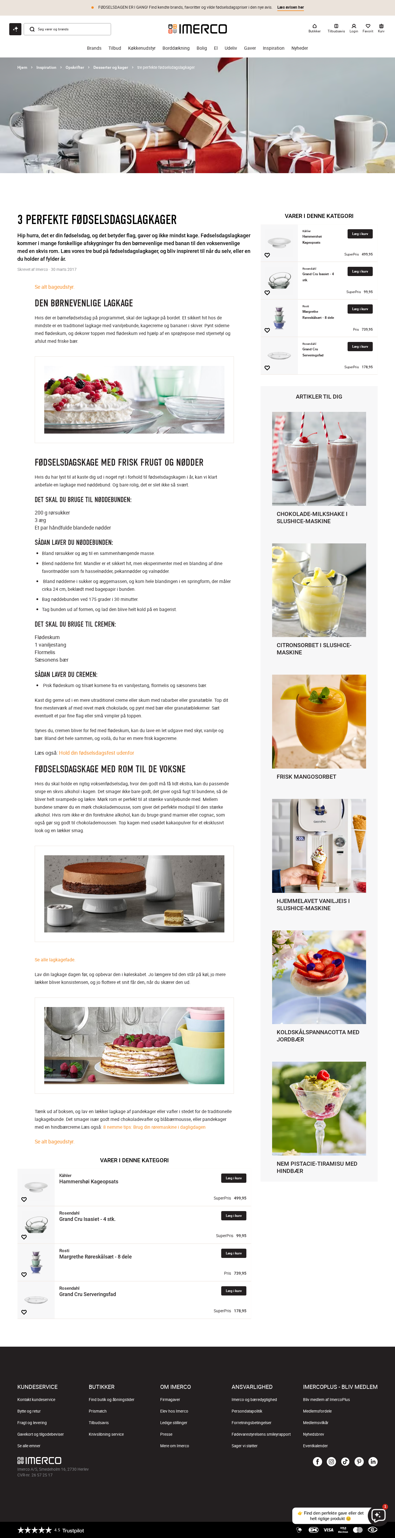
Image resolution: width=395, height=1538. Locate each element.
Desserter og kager (110, 67)
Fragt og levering (32, 1422)
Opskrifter (75, 67)
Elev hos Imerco (174, 1411)
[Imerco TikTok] (345, 1462)
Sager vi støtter (245, 1445)
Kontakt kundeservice (36, 1399)
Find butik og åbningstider (111, 1399)
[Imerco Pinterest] (359, 1462)
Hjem (22, 67)
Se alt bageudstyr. (55, 286)
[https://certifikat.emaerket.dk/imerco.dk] (373, 1530)
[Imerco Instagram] (331, 1462)
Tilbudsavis (99, 1422)
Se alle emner (28, 1445)
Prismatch (98, 1411)
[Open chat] (15, 29)
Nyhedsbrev (313, 1434)
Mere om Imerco (174, 1445)
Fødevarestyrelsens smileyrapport (261, 1434)
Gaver (250, 48)
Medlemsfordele (317, 1411)
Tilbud (114, 48)
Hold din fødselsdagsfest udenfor (96, 752)
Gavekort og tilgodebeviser (40, 1434)
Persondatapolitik (247, 1411)
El (216, 48)
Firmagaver (170, 1399)
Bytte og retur (29, 1411)
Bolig (202, 48)
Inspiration (274, 48)
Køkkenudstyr (142, 48)
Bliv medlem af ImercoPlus (326, 1399)
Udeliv (231, 48)
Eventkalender (315, 1445)
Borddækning (176, 48)
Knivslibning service (106, 1434)
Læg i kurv (234, 1178)
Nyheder (299, 48)
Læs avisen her (290, 7)
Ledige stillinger (173, 1422)
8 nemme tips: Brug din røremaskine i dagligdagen (154, 1127)
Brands (94, 48)
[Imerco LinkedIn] (373, 1462)
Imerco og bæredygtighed (254, 1399)
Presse (166, 1434)
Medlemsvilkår (315, 1422)
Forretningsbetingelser (252, 1422)
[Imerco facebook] (317, 1462)
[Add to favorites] (24, 1199)
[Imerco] (197, 29)
